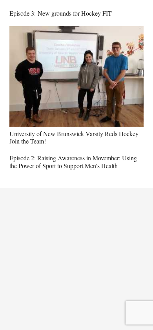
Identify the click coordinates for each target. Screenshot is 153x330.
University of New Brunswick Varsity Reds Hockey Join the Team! (73, 137)
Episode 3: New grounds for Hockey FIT (60, 13)
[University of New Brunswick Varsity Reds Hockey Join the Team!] (76, 31)
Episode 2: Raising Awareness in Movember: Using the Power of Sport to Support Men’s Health (73, 161)
